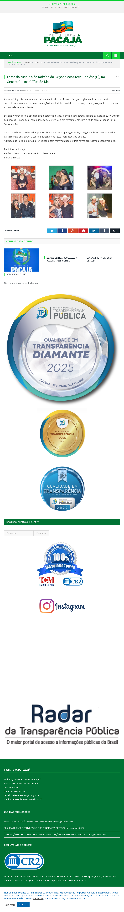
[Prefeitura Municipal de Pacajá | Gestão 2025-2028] (62, 33)
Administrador (15, 90)
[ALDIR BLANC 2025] (21, 259)
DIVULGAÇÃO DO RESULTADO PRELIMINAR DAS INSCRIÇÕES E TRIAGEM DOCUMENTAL (45, 834)
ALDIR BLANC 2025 (16, 274)
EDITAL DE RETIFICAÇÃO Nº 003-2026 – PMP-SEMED (61, 7)
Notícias (116, 90)
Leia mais (38, 898)
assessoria (79, 876)
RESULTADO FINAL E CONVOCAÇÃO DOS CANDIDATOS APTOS (33, 827)
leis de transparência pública (55, 880)
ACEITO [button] (23, 904)
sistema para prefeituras (43, 876)
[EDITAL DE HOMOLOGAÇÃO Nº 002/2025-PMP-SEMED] (62, 251)
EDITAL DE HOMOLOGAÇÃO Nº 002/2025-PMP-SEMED (62, 259)
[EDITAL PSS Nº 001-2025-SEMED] (102, 251)
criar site (24, 876)
